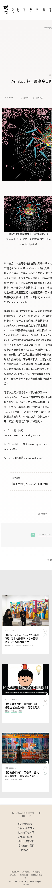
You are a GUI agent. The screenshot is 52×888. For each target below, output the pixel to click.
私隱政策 (26, 872)
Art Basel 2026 (28, 645)
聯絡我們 (24, 875)
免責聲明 (37, 872)
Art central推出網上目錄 (37, 484)
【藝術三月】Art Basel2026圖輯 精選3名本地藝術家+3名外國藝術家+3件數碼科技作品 (22, 638)
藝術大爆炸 (18, 484)
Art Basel (42, 535)
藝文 (6, 631)
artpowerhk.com (34, 457)
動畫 (20, 711)
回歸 (20, 779)
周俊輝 (7, 779)
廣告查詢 (13, 874)
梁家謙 (7, 711)
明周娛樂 (15, 872)
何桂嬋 (26, 98)
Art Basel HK (16, 645)
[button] (23, 813)
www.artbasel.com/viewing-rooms (22, 435)
